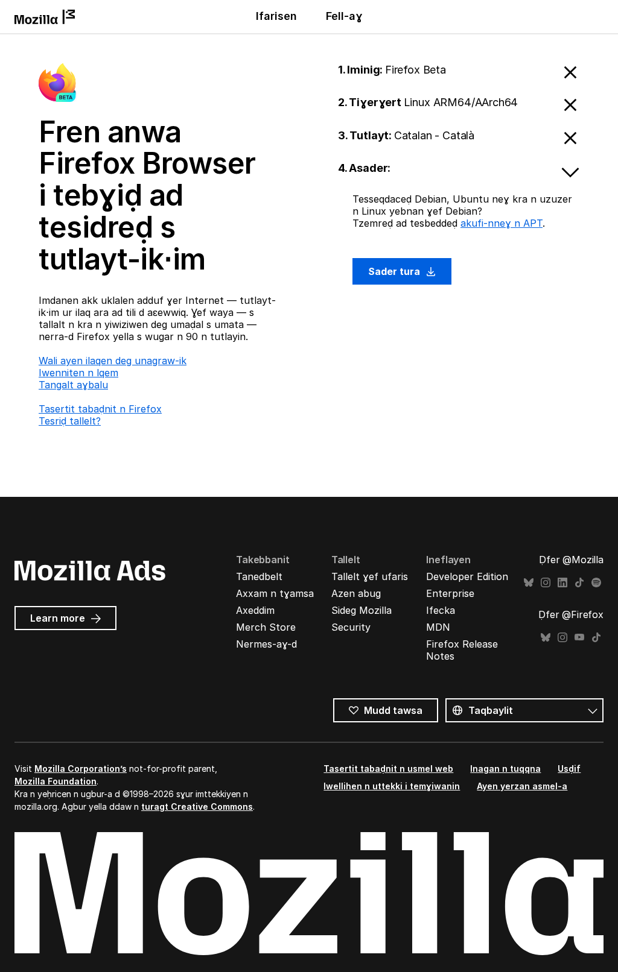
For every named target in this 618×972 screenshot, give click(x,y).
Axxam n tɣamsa (275, 593)
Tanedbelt (259, 576)
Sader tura (395, 271)
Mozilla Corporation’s (80, 768)
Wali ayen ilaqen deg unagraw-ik (112, 361)
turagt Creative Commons (197, 806)
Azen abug (356, 593)
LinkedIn (562, 582)
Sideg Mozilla (361, 610)
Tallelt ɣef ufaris (369, 576)
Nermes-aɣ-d (266, 644)
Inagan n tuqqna (505, 768)
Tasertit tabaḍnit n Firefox (100, 409)
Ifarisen (276, 16)
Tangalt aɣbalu (73, 385)
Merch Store (266, 627)
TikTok (579, 582)
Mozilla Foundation (55, 781)
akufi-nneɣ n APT (501, 223)
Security (351, 627)
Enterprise (450, 593)
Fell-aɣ (344, 16)
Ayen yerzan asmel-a (522, 786)
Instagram (545, 582)
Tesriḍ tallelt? (70, 421)
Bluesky (528, 582)
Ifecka (440, 610)
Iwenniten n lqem (78, 373)
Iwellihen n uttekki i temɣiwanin (391, 786)
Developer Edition (467, 576)
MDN (438, 627)
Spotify (596, 582)
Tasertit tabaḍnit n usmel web (388, 768)
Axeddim (255, 610)
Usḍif (569, 768)
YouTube (579, 637)
